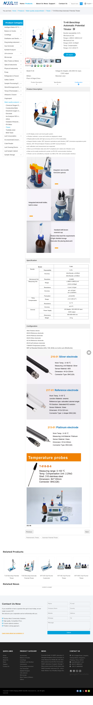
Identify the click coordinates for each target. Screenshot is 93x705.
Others (22, 679)
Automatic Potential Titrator (50, 537)
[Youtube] (86, 691)
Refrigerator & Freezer (11, 76)
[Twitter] (77, 671)
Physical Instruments (11, 68)
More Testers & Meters (11, 61)
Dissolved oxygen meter (13, 111)
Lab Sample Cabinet (11, 151)
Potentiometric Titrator (32, 537)
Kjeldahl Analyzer (10, 50)
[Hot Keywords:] (81, 3)
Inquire (70, 55)
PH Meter (9, 124)
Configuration (78, 82)
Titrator (8, 127)
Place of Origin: (31, 78)
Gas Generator (9, 46)
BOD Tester (9, 133)
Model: (29, 71)
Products (5, 657)
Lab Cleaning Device (11, 147)
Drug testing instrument (11, 42)
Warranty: (58, 76)
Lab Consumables (10, 136)
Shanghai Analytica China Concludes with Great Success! (57, 657)
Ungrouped (8, 98)
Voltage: (58, 71)
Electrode (9, 113)
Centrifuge (7, 35)
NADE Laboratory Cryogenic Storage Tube (53, 664)
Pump (6, 72)
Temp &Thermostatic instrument (13, 91)
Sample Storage (9, 155)
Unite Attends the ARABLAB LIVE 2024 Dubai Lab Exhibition (58, 659)
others (8, 119)
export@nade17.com (78, 662)
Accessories (23, 655)
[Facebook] (71, 671)
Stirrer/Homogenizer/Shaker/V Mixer (13, 87)
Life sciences (8, 53)
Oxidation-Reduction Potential (14, 122)
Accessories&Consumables (13, 140)
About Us (5, 660)
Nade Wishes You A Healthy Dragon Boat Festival (55, 670)
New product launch (47, 662)
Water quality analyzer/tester (13, 102)
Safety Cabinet (9, 79)
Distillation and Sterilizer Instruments (13, 38)
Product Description (36, 82)
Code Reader (8, 143)
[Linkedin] (74, 671)
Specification (57, 82)
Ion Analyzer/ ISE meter (13, 116)
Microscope (8, 57)
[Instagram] (80, 671)
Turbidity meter (10, 130)
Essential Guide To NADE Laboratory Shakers (54, 655)
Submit (69, 632)
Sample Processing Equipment (13, 83)
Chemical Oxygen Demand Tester (14, 105)
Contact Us (6, 666)
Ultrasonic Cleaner (10, 94)
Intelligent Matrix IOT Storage (13, 27)
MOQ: (28, 76)
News (4, 662)
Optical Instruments (10, 64)
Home (4, 655)
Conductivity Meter (12, 108)
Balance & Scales (10, 31)
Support (5, 664)
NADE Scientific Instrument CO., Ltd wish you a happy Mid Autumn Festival (62, 668)
